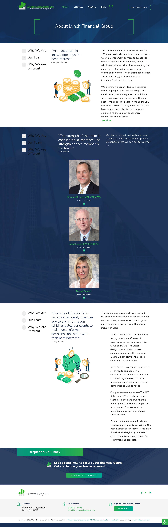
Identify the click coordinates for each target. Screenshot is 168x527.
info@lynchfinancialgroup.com (81, 510)
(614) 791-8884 (75, 508)
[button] (165, 522)
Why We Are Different (36, 66)
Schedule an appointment (84, 475)
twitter (145, 493)
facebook (141, 493)
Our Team (34, 57)
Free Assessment (139, 8)
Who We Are (36, 50)
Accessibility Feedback (109, 520)
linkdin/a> (150, 492)
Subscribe (123, 508)
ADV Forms (94, 520)
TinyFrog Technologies (140, 520)
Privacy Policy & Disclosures (78, 520)
